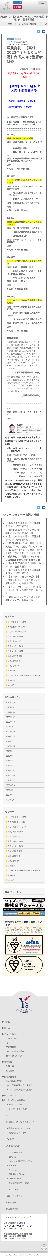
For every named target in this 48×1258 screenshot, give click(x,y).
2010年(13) (10, 780)
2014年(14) (10, 761)
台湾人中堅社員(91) (15, 646)
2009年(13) (10, 785)
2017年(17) (10, 746)
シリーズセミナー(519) (16, 632)
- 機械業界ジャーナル (17, 1132)
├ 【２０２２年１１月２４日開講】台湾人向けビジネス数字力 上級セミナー (24, 590)
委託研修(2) (12, 680)
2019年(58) (10, 736)
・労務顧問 (9, 1139)
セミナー (9, 616)
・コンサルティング (13, 1104)
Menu (41, 3)
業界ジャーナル (13, 892)
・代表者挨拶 (10, 1047)
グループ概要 (10, 1034)
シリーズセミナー (13, 45)
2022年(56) (10, 722)
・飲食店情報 (10, 1202)
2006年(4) (10, 800)
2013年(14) (10, 766)
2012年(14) (10, 770)
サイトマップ (10, 1095)
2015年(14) (10, 756)
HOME (9, 24)
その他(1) (11, 685)
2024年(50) (10, 712)
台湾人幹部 (24, 45)
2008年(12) (10, 790)
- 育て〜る (12, 1170)
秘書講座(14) (12, 670)
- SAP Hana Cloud (16, 1174)
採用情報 (8, 1062)
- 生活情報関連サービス (18, 1183)
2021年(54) (10, 727)
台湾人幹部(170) (14, 641)
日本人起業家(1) (14, 661)
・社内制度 (9, 1070)
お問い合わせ (10, 1076)
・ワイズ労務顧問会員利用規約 (18, 1085)
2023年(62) (10, 717)
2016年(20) (10, 751)
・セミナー (9, 1115)
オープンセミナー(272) (16, 622)
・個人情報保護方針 (13, 1081)
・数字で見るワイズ (13, 1055)
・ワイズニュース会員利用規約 (18, 1089)
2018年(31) (10, 741)
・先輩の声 (9, 1066)
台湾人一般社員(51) (15, 651)
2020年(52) (10, 731)
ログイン (17, 3)
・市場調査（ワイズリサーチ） (18, 1128)
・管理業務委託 (11, 1209)
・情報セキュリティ (13, 1196)
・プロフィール (11, 1038)
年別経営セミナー (14, 697)
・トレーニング (11, 1189)
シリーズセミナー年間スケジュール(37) (23, 675)
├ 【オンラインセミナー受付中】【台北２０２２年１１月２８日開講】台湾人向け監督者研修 (23, 580)
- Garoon (11, 1165)
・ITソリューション (13, 1152)
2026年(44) (10, 702)
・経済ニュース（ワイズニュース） (20, 1122)
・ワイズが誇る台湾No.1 (15, 1051)
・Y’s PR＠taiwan (12, 1146)
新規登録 (17, 7)
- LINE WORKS (14, 1178)
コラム (7, 1028)
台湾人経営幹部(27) (15, 636)
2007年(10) (10, 795)
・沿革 (7, 1042)
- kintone (11, 1157)
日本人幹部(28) (13, 666)
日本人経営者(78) (14, 656)
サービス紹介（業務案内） (28, 24)
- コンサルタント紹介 (17, 1108)
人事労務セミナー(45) (16, 627)
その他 (17, 39)
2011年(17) (10, 775)
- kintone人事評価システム (19, 1161)
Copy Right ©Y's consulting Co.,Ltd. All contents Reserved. (24, 1255)
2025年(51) (10, 707)
